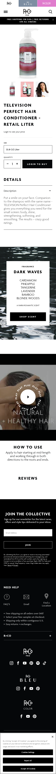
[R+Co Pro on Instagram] (11, 663)
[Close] (53, 20)
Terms (9, 565)
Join (28, 545)
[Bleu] (28, 3)
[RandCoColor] (46, 3)
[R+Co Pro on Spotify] (38, 663)
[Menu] (5, 12)
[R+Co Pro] (27, 12)
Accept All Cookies (28, 769)
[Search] (50, 12)
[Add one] (18, 164)
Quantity (8, 157)
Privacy (15, 565)
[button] (28, 397)
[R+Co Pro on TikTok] (44, 663)
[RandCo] (9, 3)
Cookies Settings (28, 752)
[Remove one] (6, 164)
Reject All (28, 760)
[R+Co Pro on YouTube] (25, 663)
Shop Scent (28, 316)
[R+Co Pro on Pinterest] (31, 663)
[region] (28, 753)
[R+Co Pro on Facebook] (18, 663)
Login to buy (37, 164)
